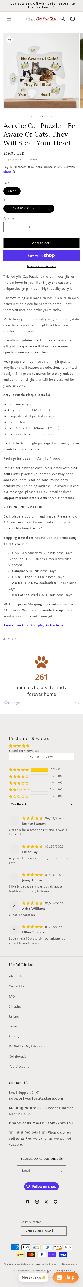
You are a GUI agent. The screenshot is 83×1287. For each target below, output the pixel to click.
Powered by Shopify (46, 1264)
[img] (33, 818)
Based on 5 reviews (24, 751)
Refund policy (70, 1264)
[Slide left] (32, 117)
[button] (9, 18)
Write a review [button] (41, 757)
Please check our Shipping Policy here (33, 625)
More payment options (41, 266)
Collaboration (19, 1056)
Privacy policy (20, 1271)
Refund (14, 1016)
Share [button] (12, 639)
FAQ (12, 996)
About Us (15, 976)
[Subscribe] (61, 1170)
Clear (12, 191)
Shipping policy (66, 1271)
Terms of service (43, 1271)
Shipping (8, 159)
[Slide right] (51, 117)
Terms (13, 1026)
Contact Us (17, 986)
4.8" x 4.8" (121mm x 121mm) (29, 208)
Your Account (19, 1066)
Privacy (14, 1036)
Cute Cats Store (24, 1264)
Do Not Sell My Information (28, 1046)
